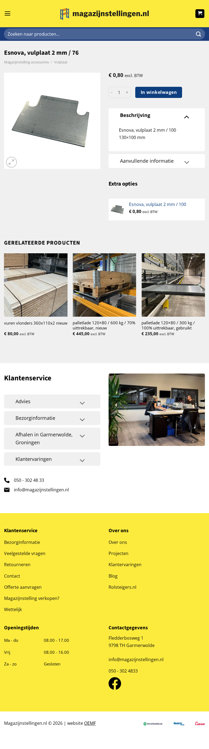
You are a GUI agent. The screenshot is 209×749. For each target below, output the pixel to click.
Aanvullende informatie (147, 161)
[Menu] (7, 13)
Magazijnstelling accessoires (26, 62)
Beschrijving (135, 115)
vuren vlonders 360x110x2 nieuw (35, 323)
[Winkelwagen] (199, 13)
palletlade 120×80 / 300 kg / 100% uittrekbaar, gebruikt (168, 325)
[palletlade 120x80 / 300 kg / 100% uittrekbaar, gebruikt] (173, 285)
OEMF (90, 723)
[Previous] (4, 299)
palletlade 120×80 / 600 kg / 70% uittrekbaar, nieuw (104, 325)
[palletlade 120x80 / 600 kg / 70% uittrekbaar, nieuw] (104, 285)
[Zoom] (11, 162)
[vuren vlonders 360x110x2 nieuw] (35, 285)
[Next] (205, 299)
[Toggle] (186, 116)
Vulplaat (60, 62)
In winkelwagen (159, 92)
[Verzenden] (198, 34)
